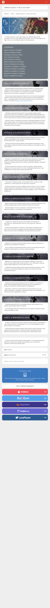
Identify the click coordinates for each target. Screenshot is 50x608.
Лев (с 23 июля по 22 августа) (12, 59)
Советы (12, 13)
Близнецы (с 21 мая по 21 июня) (13, 54)
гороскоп (9, 349)
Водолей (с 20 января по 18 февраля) (14, 73)
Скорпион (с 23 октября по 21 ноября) (15, 66)
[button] (44, 355)
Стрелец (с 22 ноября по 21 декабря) (14, 68)
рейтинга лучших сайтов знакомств (23, 100)
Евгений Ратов (12, 355)
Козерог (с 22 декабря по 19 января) (14, 71)
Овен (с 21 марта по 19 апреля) (13, 50)
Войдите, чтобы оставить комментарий (14, 361)
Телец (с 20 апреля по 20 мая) (12, 52)
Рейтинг (7, 13)
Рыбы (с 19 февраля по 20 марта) (13, 75)
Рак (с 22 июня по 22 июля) (11, 57)
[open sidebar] (46, 2)
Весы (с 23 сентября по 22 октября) (14, 64)
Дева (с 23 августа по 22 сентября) (14, 61)
